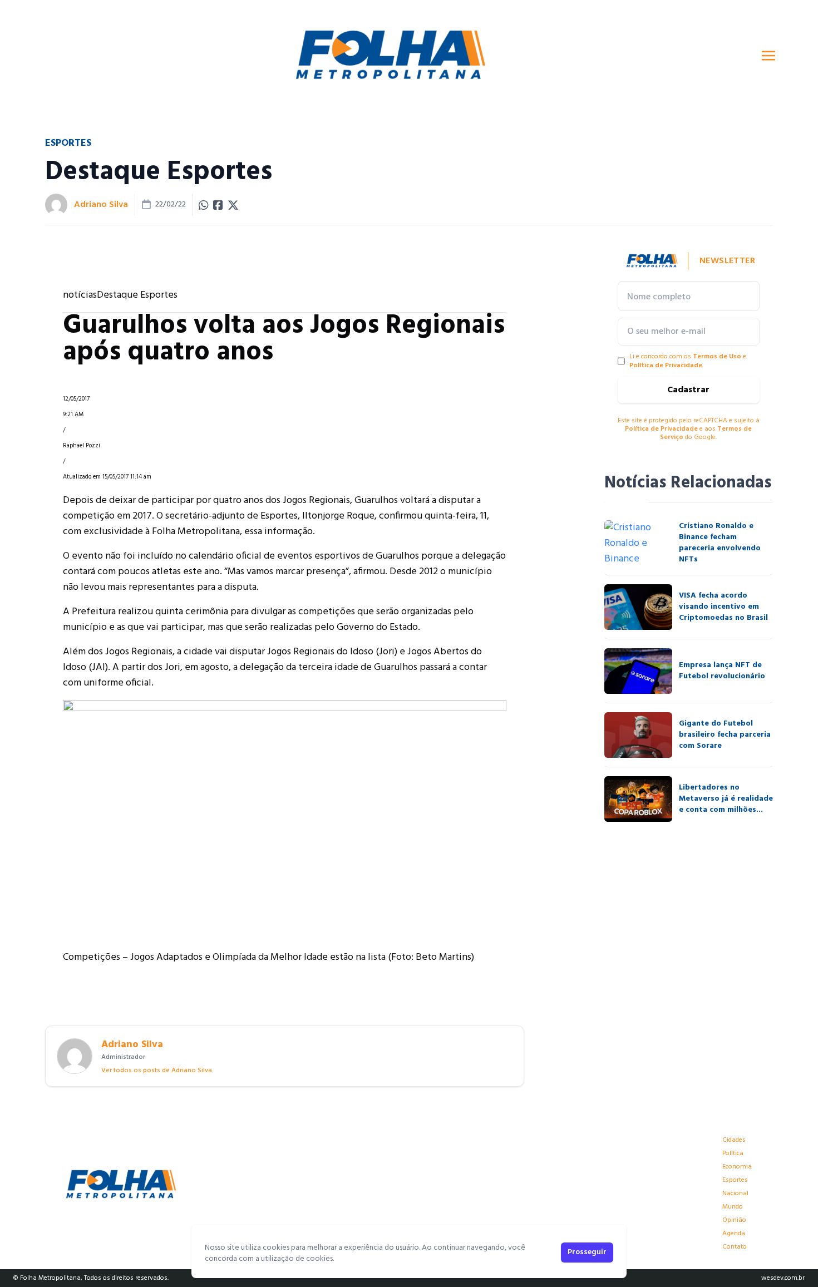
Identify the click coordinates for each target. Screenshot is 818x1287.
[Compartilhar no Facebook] (218, 204)
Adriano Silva (101, 204)
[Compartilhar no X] (233, 204)
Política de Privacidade (665, 365)
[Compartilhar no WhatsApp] (204, 204)
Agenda (733, 1233)
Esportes (735, 1180)
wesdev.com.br (783, 1278)
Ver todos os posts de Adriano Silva (156, 1070)
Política (732, 1153)
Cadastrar (688, 390)
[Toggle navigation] (768, 55)
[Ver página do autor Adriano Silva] (56, 205)
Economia (737, 1166)
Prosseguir (587, 1252)
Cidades (734, 1140)
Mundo (732, 1206)
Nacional (735, 1193)
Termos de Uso (717, 356)
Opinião (734, 1220)
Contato (734, 1247)
